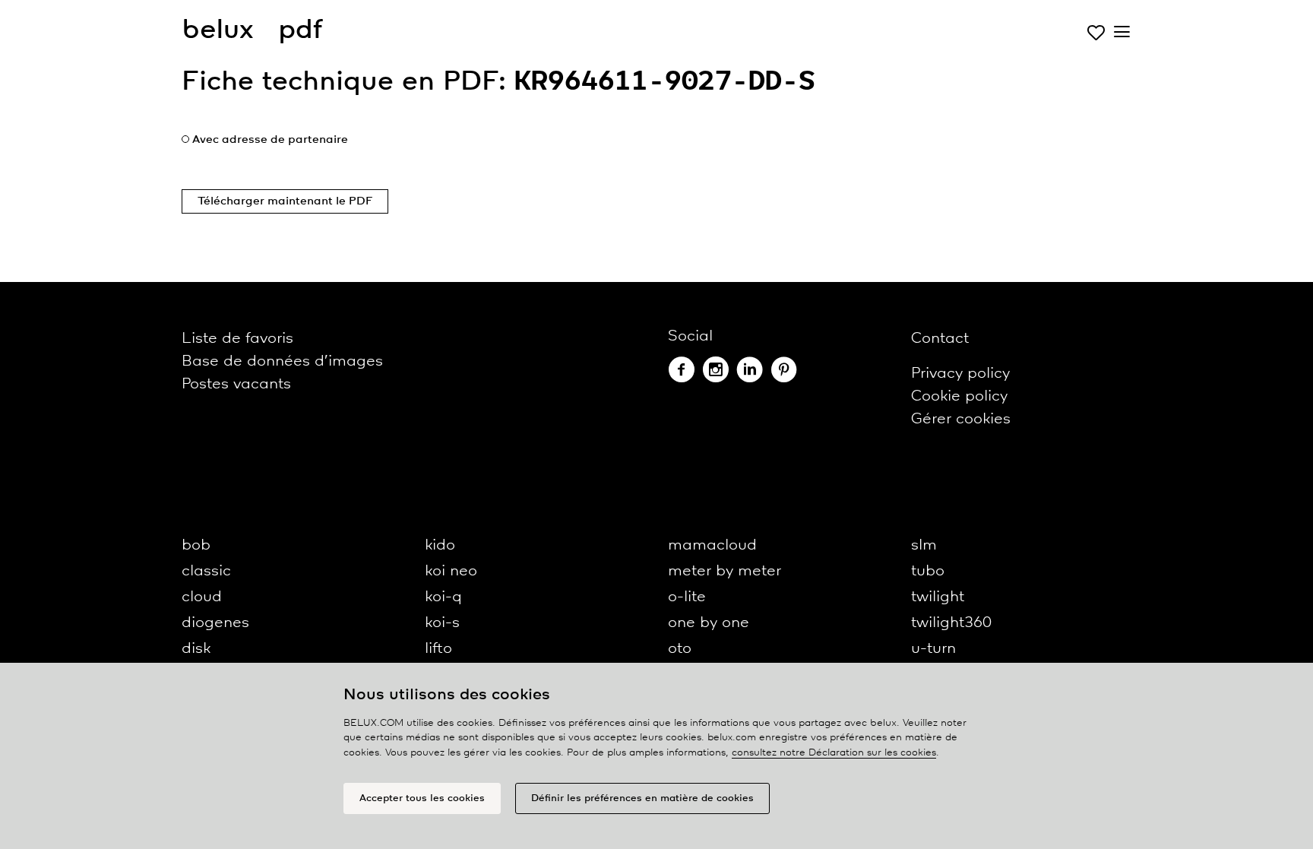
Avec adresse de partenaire (270, 140)
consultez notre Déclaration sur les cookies (834, 753)
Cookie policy (959, 396)
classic (206, 571)
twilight (937, 597)
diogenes (215, 623)
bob (196, 545)
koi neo (451, 571)
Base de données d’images (282, 361)
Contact (940, 338)
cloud (202, 597)
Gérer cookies (961, 419)
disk (196, 649)
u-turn (933, 649)
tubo (927, 571)
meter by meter (724, 571)
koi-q (443, 597)
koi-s (442, 623)
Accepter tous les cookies (422, 798)
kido (440, 545)
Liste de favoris (237, 338)
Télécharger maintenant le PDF (285, 201)
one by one (708, 623)
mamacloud (712, 545)
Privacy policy (960, 373)
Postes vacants (236, 384)
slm (924, 545)
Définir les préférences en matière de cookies (642, 798)
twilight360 (951, 623)
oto (679, 649)
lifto (438, 649)
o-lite (687, 597)
